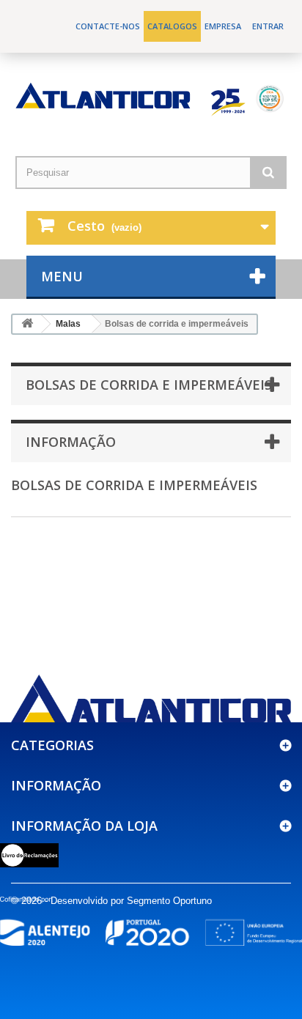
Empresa (223, 26)
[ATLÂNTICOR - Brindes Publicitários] (151, 99)
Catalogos (172, 26)
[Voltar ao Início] (27, 324)
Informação (71, 442)
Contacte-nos (108, 26)
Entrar (268, 26)
